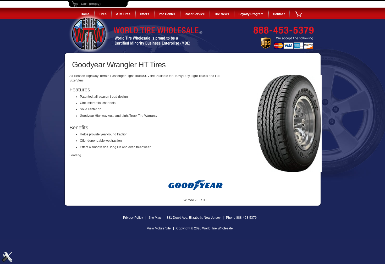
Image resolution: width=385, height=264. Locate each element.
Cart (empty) (91, 4)
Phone (241, 217)
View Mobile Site (159, 228)
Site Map (154, 217)
